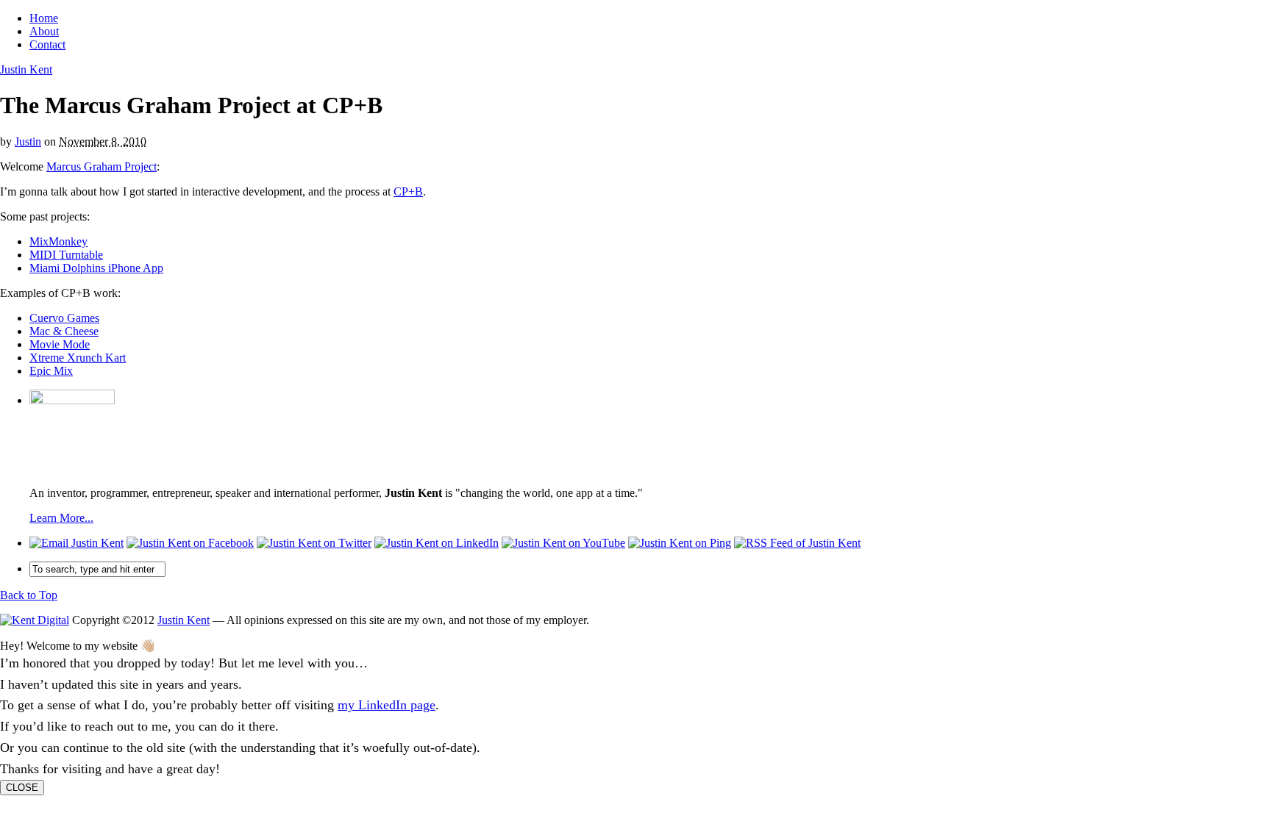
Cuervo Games (64, 318)
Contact (47, 44)
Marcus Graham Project (101, 166)
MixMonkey (58, 241)
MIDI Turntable (66, 254)
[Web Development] (34, 620)
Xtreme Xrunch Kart (77, 357)
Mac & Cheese (64, 331)
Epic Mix (51, 371)
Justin (28, 141)
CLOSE (22, 787)
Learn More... (61, 518)
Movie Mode (59, 344)
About (44, 31)
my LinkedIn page (386, 705)
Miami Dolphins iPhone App (96, 268)
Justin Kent (26, 69)
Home (43, 18)
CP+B (408, 191)
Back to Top (28, 595)
